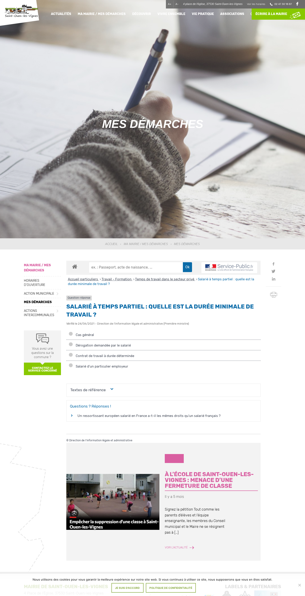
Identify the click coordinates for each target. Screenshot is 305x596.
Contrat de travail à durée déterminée (104, 356)
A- (177, 4)
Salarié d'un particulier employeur (101, 366)
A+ (169, 4)
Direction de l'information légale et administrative (100, 440)
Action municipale (39, 294)
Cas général (84, 335)
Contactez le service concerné (42, 369)
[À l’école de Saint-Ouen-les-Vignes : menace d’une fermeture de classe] (112, 502)
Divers (174, 458)
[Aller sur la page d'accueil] (21, 11)
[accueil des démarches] (75, 266)
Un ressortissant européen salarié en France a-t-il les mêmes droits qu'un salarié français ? (149, 416)
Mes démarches (38, 302)
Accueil (111, 244)
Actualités (61, 14)
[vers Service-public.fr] (229, 267)
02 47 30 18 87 (283, 4)
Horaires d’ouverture (34, 283)
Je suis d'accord (127, 588)
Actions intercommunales (39, 313)
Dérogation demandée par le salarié (102, 345)
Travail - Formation (117, 279)
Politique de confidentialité (170, 588)
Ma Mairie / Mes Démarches (146, 244)
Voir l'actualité (176, 547)
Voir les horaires (256, 4)
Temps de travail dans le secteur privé (165, 279)
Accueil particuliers (83, 279)
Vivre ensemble (171, 14)
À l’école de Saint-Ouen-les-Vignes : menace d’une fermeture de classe (209, 480)
